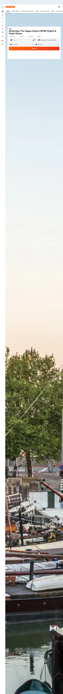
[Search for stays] (3, 14)
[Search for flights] (3, 11)
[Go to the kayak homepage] (10, 7)
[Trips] (3, 36)
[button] (2, 7)
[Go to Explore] (3, 25)
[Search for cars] (3, 18)
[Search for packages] (3, 21)
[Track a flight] (3, 28)
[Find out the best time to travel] (3, 32)
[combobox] (31, 36)
